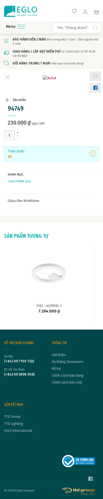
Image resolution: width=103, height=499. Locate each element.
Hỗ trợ (56, 369)
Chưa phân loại (19, 181)
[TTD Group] (78, 491)
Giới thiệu (59, 355)
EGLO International (18, 431)
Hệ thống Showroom (67, 362)
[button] (95, 76)
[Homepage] (8, 100)
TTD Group (12, 417)
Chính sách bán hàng (67, 375)
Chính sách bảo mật (67, 382)
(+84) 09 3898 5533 (19, 374)
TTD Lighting (13, 424)
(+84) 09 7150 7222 (19, 361)
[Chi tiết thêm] (93, 154)
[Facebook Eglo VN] (90, 479)
